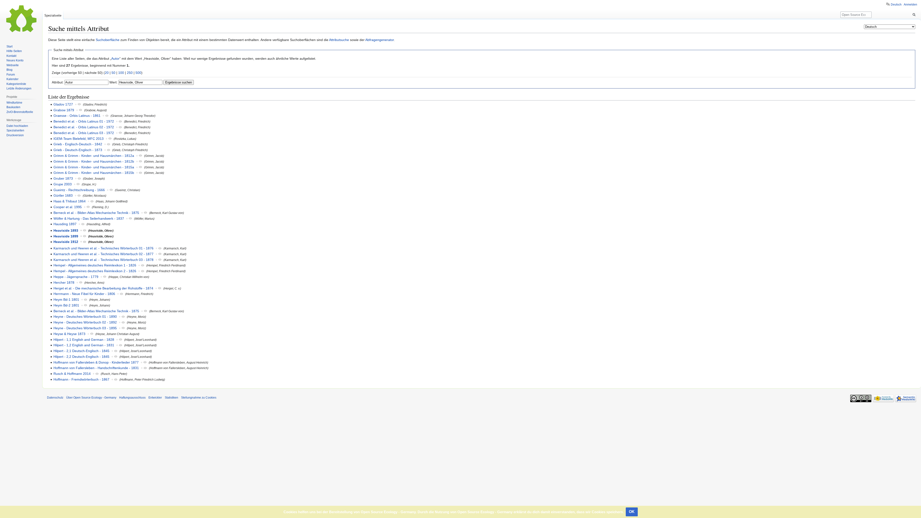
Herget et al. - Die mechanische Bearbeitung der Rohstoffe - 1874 (103, 288)
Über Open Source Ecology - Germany (91, 397)
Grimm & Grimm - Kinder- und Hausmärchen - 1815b (93, 173)
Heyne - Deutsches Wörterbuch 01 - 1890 (85, 316)
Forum (10, 74)
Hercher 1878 (63, 282)
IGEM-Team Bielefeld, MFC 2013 (78, 139)
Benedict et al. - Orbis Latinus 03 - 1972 (83, 133)
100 (121, 73)
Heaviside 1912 (65, 242)
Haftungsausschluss (132, 397)
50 (113, 73)
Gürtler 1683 (63, 195)
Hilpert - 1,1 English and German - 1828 (83, 339)
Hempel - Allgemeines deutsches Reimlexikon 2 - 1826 (94, 271)
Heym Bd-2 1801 (66, 305)
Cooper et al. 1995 (67, 207)
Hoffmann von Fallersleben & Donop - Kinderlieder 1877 (96, 362)
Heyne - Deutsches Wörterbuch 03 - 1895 (85, 328)
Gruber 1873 (63, 178)
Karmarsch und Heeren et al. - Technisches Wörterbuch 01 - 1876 (103, 248)
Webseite (12, 65)
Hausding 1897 (65, 224)
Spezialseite (52, 15)
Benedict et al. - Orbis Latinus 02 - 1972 (83, 127)
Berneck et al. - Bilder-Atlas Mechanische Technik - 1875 (96, 213)
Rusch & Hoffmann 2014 (72, 374)
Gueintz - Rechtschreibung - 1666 (79, 190)
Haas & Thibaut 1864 (69, 201)
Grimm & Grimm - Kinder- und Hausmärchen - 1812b (93, 161)
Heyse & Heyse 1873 (69, 334)
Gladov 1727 (63, 104)
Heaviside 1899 (65, 236)
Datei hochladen (17, 126)
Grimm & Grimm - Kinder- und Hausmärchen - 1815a (93, 167)
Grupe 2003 (62, 184)
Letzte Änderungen (18, 88)
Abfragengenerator (379, 40)
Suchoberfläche (107, 40)
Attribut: (58, 82)
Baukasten (13, 107)
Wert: (113, 82)
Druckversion (15, 135)
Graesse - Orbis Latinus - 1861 (76, 116)
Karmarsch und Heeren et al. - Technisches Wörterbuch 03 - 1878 (103, 260)
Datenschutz (55, 397)
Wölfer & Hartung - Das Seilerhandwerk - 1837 (88, 218)
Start (9, 46)
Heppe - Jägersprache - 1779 (75, 277)
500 (138, 73)
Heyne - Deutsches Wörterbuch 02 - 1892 (85, 322)
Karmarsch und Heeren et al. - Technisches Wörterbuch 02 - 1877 (103, 254)
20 (107, 73)
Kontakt (11, 56)
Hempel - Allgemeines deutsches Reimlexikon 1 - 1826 (94, 265)
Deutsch (896, 4)
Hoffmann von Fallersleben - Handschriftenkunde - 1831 (96, 368)
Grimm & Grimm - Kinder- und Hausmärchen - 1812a (93, 156)
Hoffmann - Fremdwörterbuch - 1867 (81, 379)
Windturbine (14, 102)
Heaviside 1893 (65, 230)
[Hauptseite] (21, 19)
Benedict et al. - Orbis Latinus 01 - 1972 (83, 121)
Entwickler (155, 397)
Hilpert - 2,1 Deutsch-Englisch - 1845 (81, 351)
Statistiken (171, 397)
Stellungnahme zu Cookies (198, 397)
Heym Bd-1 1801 (66, 299)
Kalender (12, 79)
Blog (9, 69)
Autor (115, 58)
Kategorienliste (16, 84)
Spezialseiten (15, 130)
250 (130, 73)
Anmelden (910, 4)
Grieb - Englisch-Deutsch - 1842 (77, 144)
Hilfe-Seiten (14, 51)
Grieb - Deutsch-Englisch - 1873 (77, 150)
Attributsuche (339, 40)
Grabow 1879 (63, 110)
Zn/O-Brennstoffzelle (19, 112)
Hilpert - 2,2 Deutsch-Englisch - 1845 (81, 357)
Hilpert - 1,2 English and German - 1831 (83, 345)
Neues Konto (15, 60)
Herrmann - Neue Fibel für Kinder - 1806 (84, 294)
